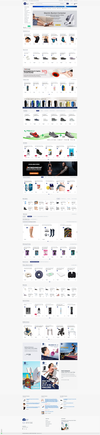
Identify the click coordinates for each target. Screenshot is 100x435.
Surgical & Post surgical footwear (60, 110)
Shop (71, 0)
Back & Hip (43, 33)
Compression (51, 201)
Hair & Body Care (48, 422)
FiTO (37, 110)
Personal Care (25, 52)
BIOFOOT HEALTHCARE (33, 433)
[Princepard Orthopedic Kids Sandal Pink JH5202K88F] (58, 295)
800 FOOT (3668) (25, 0)
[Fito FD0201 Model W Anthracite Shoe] (69, 289)
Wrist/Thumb (62, 145)
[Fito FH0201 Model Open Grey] (47, 289)
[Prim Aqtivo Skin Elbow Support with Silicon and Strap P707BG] (69, 208)
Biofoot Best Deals (44, 8)
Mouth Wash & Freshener (34, 261)
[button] (49, 94)
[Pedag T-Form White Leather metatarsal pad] (69, 203)
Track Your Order (67, 0)
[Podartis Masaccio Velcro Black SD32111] (25, 208)
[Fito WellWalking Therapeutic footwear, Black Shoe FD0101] (69, 295)
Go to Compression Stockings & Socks (71, 221)
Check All (74, 49)
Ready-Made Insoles (27, 82)
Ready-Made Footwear (35, 52)
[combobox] (48, 3)
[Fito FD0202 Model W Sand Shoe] (58, 289)
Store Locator (61, 0)
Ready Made (35, 216)
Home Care (25, 267)
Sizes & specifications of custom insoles (42, 216)
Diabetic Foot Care (48, 145)
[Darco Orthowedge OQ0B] (58, 203)
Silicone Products (52, 110)
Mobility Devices (63, 198)
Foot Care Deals (54, 8)
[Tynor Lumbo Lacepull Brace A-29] (47, 208)
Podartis (42, 110)
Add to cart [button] (30, 44)
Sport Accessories (26, 145)
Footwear (34, 52)
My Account (75, 0)
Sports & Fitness (30, 145)
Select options (39, 62)
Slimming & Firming (26, 246)
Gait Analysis (59, 8)
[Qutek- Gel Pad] (25, 289)
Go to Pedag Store (73, 79)
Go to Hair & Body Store (33, 219)
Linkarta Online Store (26, 433)
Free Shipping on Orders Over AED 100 (34, 0)
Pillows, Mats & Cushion (29, 267)
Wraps (28, 303)
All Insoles (29, 216)
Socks (51, 145)
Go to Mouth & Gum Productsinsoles (43, 261)
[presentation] (76, 38)
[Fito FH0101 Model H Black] (36, 289)
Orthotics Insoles (73, 201)
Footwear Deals (49, 8)
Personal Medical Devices (27, 52)
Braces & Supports (26, 33)
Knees (38, 33)
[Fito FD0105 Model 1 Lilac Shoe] (25, 295)
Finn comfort (46, 110)
